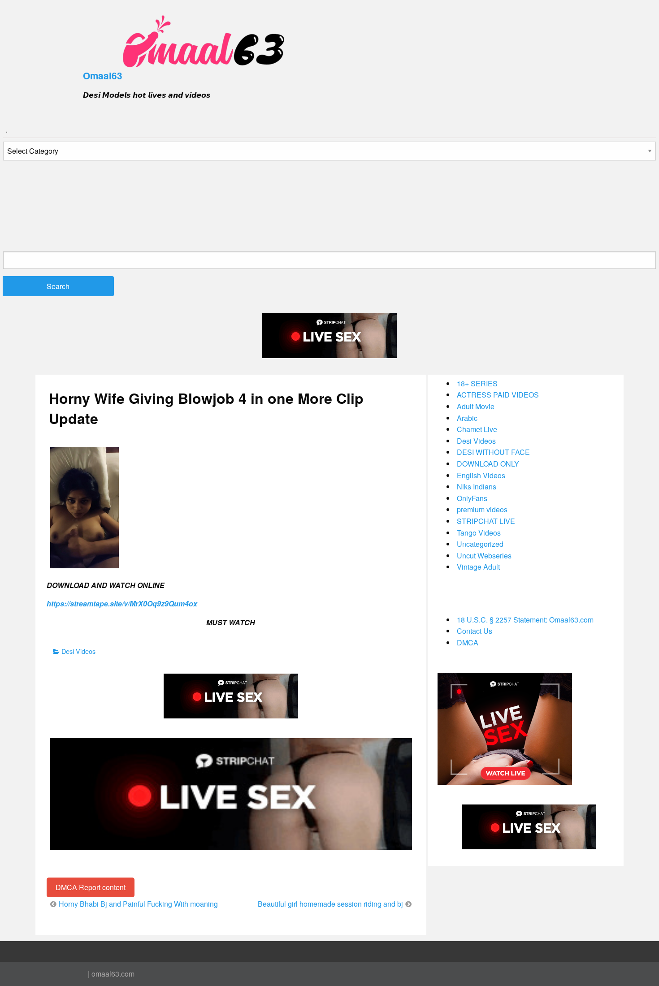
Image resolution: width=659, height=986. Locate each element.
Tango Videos (479, 533)
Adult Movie (475, 406)
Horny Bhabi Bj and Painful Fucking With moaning (138, 904)
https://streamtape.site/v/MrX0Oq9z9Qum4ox (122, 603)
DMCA (467, 642)
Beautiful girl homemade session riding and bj (330, 904)
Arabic (467, 418)
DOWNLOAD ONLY (488, 463)
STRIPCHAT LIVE (486, 521)
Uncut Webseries (484, 555)
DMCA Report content (91, 887)
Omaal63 (102, 75)
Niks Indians (476, 486)
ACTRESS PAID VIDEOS (498, 394)
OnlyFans (472, 498)
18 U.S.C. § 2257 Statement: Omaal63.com (525, 619)
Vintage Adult (478, 567)
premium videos (482, 509)
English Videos (481, 475)
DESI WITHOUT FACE (493, 452)
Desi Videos (78, 651)
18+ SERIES (477, 383)
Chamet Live (477, 429)
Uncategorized (480, 544)
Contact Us (474, 631)
